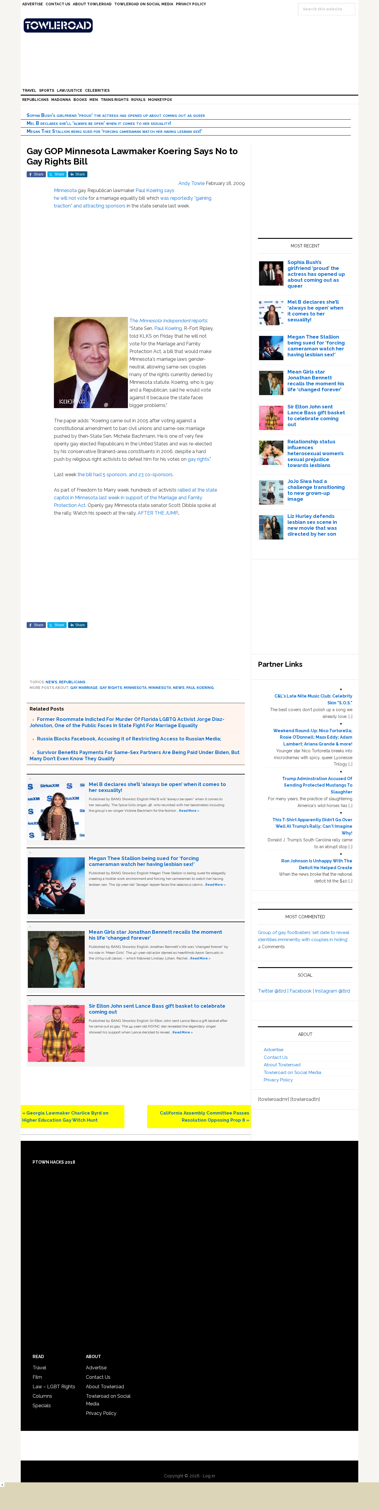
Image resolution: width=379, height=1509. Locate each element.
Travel (39, 1367)
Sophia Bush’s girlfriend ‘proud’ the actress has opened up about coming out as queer (116, 115)
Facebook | (302, 991)
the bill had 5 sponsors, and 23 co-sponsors (125, 474)
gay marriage (84, 688)
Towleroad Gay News (191, 25)
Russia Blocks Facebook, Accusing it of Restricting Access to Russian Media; (129, 739)
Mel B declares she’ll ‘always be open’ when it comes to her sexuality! (99, 123)
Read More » (189, 810)
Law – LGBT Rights (54, 1386)
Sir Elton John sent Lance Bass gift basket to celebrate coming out (316, 415)
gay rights (198, 459)
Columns (42, 1396)
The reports (168, 320)
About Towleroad (282, 1064)
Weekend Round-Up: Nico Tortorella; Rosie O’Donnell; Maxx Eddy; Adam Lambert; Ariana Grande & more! (312, 737)
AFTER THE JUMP (158, 513)
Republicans (72, 682)
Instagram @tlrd (332, 991)
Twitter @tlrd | (274, 991)
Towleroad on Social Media (292, 1072)
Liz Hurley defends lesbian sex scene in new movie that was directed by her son (312, 525)
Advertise (273, 1049)
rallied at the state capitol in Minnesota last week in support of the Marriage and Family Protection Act (135, 497)
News (51, 682)
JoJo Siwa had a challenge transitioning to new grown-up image (316, 490)
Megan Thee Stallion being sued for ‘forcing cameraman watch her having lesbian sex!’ (114, 131)
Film (37, 1377)
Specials (42, 1405)
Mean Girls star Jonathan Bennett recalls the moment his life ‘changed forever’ (316, 380)
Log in (209, 1475)
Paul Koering (168, 328)
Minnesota (65, 190)
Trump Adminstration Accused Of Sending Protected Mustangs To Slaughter (317, 785)
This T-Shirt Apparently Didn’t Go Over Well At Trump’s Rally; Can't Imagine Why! (312, 826)
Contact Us (276, 1057)
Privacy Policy (278, 1080)
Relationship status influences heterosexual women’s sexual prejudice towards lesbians (316, 453)
